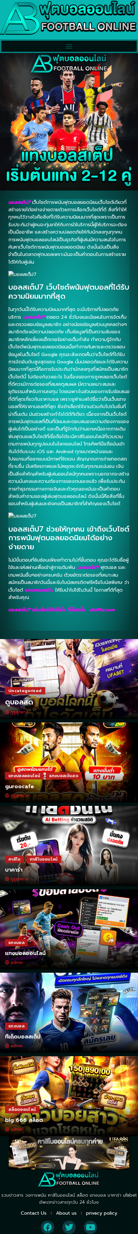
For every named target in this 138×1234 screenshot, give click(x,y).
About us (66, 1213)
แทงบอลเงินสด (63, 776)
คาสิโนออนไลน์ (44, 859)
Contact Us (34, 1213)
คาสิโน (14, 859)
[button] (69, 46)
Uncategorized (25, 691)
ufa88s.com (102, 609)
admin (17, 962)
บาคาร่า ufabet (122, 1195)
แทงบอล (16, 943)
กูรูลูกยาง (19, 712)
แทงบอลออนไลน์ (24, 776)
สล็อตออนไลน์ (22, 1110)
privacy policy (101, 1213)
